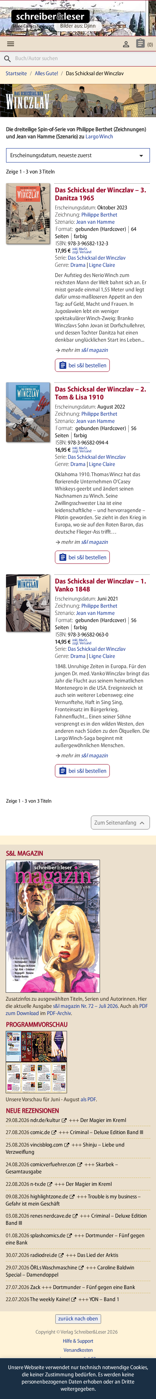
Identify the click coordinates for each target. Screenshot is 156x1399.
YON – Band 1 (104, 1300)
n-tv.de (38, 1184)
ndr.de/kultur (45, 1121)
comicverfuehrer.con (53, 1165)
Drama (78, 265)
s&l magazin (94, 350)
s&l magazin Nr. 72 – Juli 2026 (85, 1006)
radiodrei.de (43, 1255)
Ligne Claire (102, 265)
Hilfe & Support (78, 1341)
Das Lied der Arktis (97, 1255)
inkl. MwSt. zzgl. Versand (81, 250)
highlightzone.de (49, 1197)
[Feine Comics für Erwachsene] (50, 16)
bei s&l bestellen (82, 365)
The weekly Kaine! (50, 1300)
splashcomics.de (48, 1236)
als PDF (88, 1100)
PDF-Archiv (59, 1014)
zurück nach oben (78, 1319)
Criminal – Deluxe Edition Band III (106, 1133)
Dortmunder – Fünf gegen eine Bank (94, 1288)
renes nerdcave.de (50, 1216)
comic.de (40, 1133)
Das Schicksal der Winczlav (97, 258)
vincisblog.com (46, 1145)
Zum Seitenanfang (120, 823)
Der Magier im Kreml (103, 1121)
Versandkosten (78, 1350)
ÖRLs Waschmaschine (53, 1268)
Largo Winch (99, 137)
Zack (35, 1288)
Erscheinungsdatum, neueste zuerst (78, 155)
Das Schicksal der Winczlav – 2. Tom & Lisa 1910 (100, 393)
